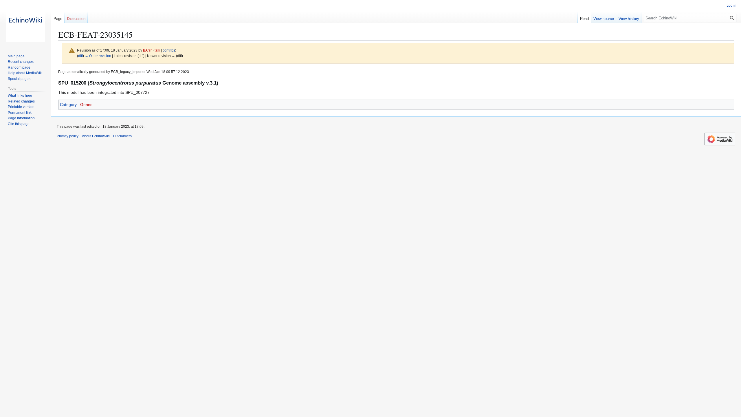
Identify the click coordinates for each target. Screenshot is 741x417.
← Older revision (98, 56)
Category (68, 104)
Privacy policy (67, 136)
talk (157, 50)
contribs (169, 50)
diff (80, 56)
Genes (86, 104)
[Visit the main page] (25, 23)
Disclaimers (122, 136)
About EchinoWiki (96, 136)
